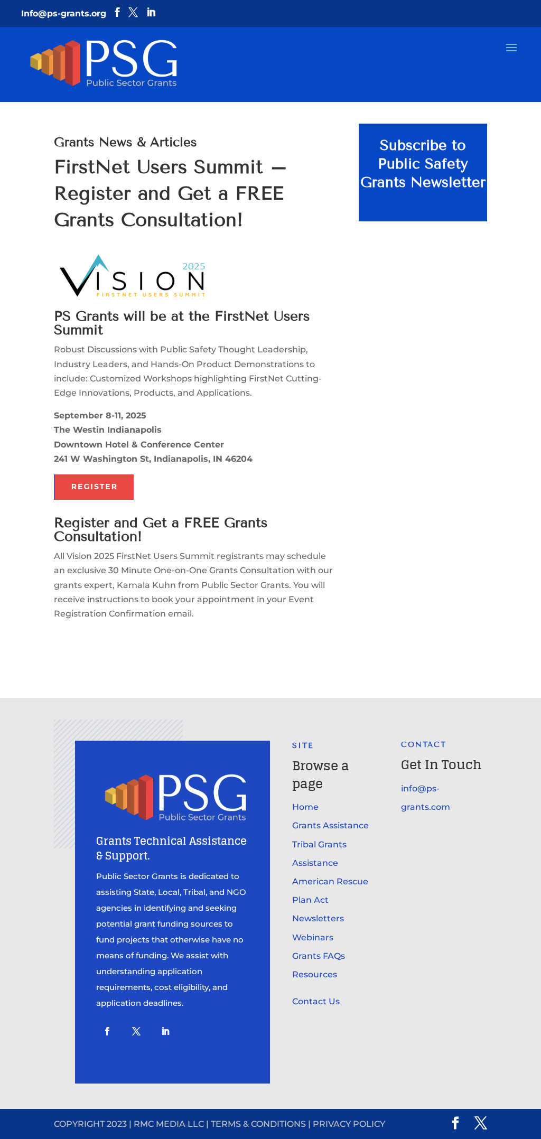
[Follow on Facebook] (107, 1031)
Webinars (312, 937)
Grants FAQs (318, 956)
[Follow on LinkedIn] (165, 1031)
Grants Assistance (330, 825)
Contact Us (316, 1001)
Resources (314, 974)
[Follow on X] (136, 1031)
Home (305, 807)
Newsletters (318, 918)
